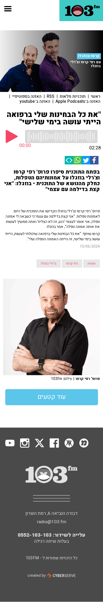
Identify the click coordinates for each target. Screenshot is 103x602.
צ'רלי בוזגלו (49, 263)
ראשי (95, 96)
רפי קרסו (72, 263)
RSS (50, 96)
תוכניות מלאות (73, 96)
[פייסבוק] (94, 160)
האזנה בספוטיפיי (26, 96)
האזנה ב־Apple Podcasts (77, 101)
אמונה (91, 263)
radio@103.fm (51, 522)
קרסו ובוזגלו (88, 56)
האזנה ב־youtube (35, 101)
